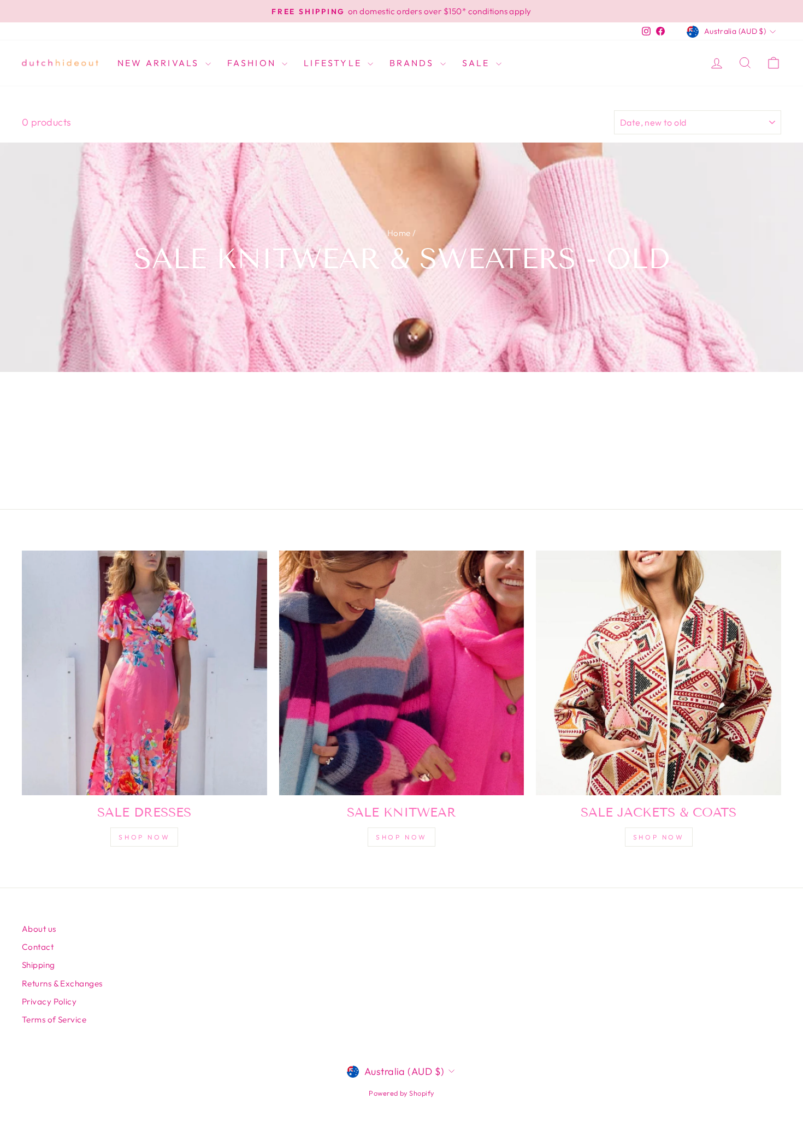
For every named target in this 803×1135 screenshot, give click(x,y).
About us (39, 929)
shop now (144, 837)
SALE (477, 62)
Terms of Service (54, 1019)
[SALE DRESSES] (144, 673)
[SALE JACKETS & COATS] (658, 673)
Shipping (38, 965)
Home (399, 233)
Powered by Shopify (401, 1093)
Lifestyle (334, 62)
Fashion (253, 62)
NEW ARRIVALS (160, 62)
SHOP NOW (401, 837)
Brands (413, 62)
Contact (38, 947)
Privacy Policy (49, 1001)
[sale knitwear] (401, 673)
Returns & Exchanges (62, 983)
